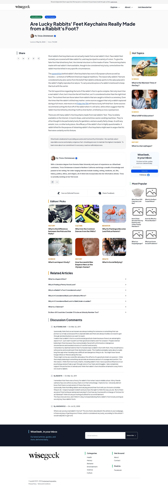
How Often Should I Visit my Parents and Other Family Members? (137, 222)
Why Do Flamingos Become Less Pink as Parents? (114, 230)
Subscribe (145, 171)
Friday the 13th (83, 103)
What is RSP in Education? (143, 115)
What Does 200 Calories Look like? (137, 201)
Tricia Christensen (45, 36)
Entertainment (92, 467)
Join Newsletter (145, 7)
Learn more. (114, 2)
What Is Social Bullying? (112, 262)
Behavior (106, 226)
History (51, 226)
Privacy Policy (32, 484)
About (116, 457)
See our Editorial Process (70, 193)
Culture (78, 226)
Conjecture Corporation (49, 481)
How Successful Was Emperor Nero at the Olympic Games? (84, 264)
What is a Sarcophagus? (142, 146)
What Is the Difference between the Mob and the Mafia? (59, 231)
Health (105, 259)
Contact (117, 460)
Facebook (118, 470)
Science (51, 259)
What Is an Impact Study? (59, 262)
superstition (57, 73)
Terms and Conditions (44, 484)
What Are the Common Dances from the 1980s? (85, 230)
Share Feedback (108, 193)
